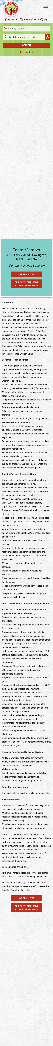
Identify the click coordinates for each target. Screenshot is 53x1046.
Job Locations (26, 52)
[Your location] (47, 37)
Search (26, 45)
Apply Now (26, 274)
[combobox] (26, 29)
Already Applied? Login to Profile (26, 284)
